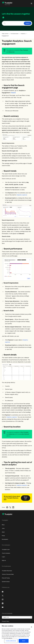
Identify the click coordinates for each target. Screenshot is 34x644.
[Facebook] (2, 591)
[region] (17, 633)
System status (6, 581)
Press (3, 535)
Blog (3, 524)
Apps (3, 532)
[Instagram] (2, 599)
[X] (2, 595)
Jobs (3, 528)
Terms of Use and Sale (8, 574)
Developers (5, 539)
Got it (23, 640)
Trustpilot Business (7, 570)
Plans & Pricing (6, 578)
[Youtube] (2, 607)
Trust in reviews (6, 553)
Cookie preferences (11, 640)
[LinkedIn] (2, 603)
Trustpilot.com (6, 549)
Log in (3, 556)
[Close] (31, 627)
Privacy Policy (5, 621)
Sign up (4, 560)
